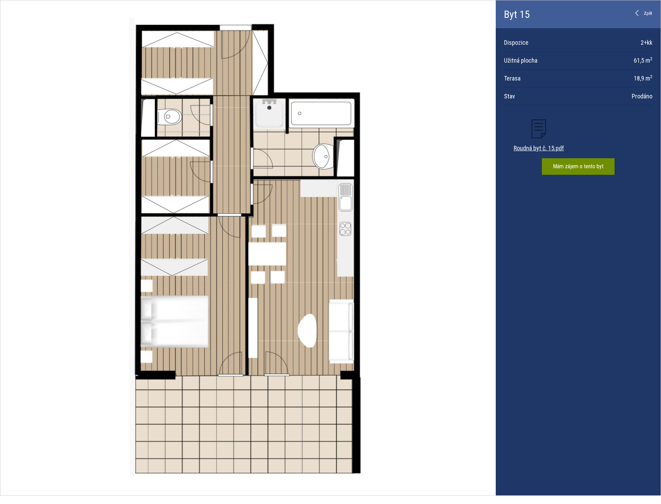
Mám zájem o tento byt (578, 166)
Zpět (648, 13)
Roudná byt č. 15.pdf (539, 148)
